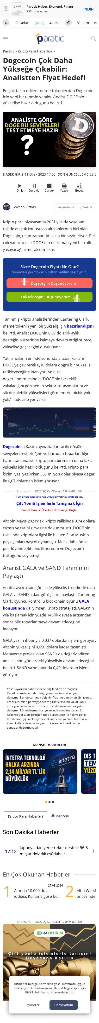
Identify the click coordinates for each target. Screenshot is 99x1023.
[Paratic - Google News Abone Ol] (75, 208)
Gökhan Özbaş (24, 207)
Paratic (8, 51)
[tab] (46, 802)
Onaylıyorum (63, 1005)
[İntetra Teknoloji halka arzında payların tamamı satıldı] (40, 771)
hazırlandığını (80, 326)
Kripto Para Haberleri (35, 51)
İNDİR (88, 9)
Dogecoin (12, 446)
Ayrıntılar (32, 1005)
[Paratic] (49, 39)
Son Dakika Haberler (31, 832)
